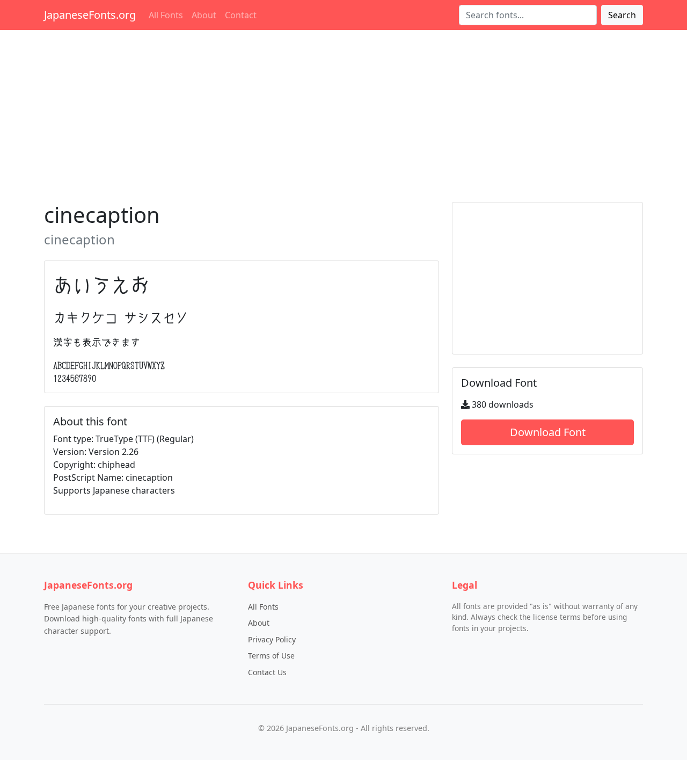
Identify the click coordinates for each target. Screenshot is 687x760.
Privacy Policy (272, 639)
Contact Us (267, 672)
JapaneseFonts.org (90, 15)
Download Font (548, 432)
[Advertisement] (343, 114)
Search (622, 15)
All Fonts (166, 15)
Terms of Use (271, 655)
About (204, 15)
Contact (241, 15)
